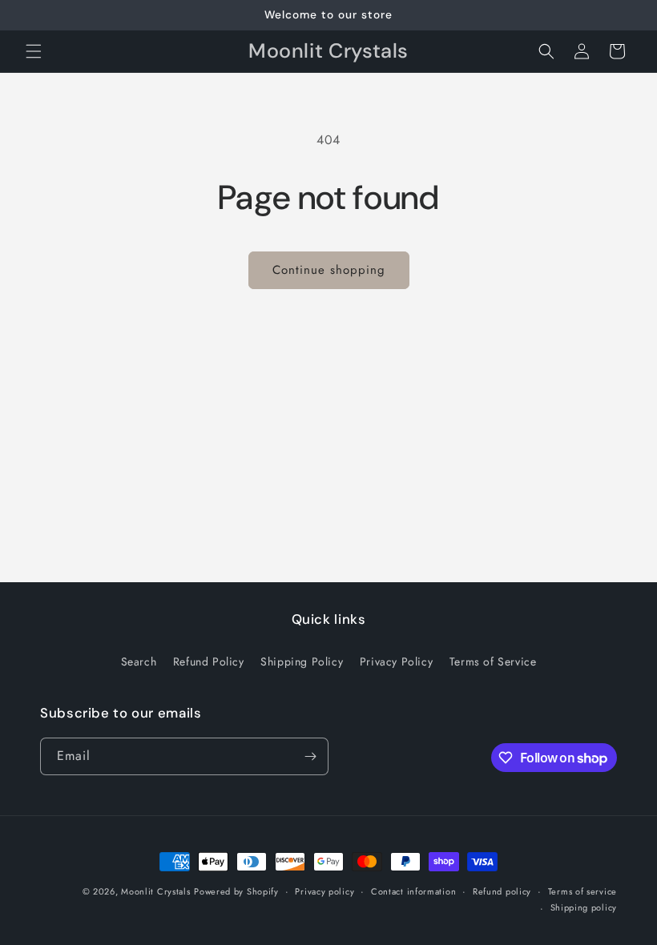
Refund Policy (208, 661)
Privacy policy (324, 891)
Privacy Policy (396, 661)
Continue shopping (328, 270)
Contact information (413, 891)
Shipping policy (584, 907)
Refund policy (502, 891)
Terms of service (582, 891)
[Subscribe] (310, 756)
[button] (33, 51)
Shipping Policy (301, 661)
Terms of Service (493, 661)
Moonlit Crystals (155, 891)
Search (139, 661)
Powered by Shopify (236, 891)
